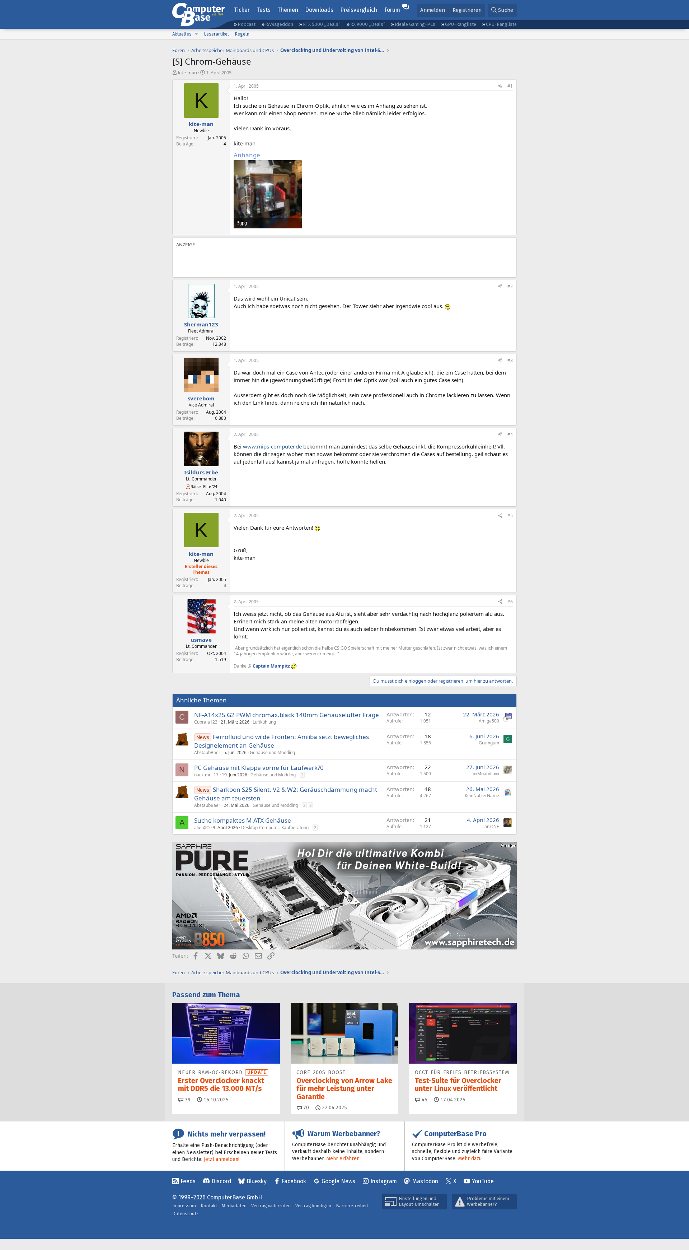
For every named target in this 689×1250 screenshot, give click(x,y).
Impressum (184, 1205)
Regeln (242, 34)
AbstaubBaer (207, 752)
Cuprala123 (205, 722)
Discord (221, 1181)
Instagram (383, 1181)
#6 (510, 602)
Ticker (242, 9)
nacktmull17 (206, 775)
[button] (196, 34)
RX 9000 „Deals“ (367, 24)
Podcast (247, 24)
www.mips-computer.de (272, 446)
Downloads (319, 9)
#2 (510, 286)
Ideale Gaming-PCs (415, 24)
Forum (392, 9)
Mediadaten (234, 1205)
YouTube (483, 1181)
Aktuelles (182, 34)
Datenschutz (185, 1213)
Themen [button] (287, 9)
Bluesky (257, 1181)
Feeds (188, 1181)
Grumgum (489, 743)
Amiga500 (489, 721)
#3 (510, 360)
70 (305, 1108)
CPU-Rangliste (501, 24)
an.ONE (491, 826)
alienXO (202, 827)
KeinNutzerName (482, 796)
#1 (510, 86)
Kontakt (209, 1205)
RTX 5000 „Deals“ (321, 24)
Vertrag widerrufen (271, 1205)
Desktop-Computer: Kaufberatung (275, 827)
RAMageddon (279, 24)
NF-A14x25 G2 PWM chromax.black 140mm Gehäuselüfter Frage (286, 715)
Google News (338, 1181)
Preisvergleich (358, 9)
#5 (510, 515)
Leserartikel (216, 34)
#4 (510, 434)
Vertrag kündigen (313, 1205)
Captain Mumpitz (271, 666)
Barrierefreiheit (352, 1205)
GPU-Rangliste (460, 24)
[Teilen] (500, 86)
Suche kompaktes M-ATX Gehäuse (242, 820)
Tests (264, 9)
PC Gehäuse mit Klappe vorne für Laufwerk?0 (259, 767)
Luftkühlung (264, 722)
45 (423, 1100)
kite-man (187, 72)
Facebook (294, 1181)
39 (187, 1100)
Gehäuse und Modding (272, 752)
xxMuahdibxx (486, 774)
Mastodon (425, 1181)
